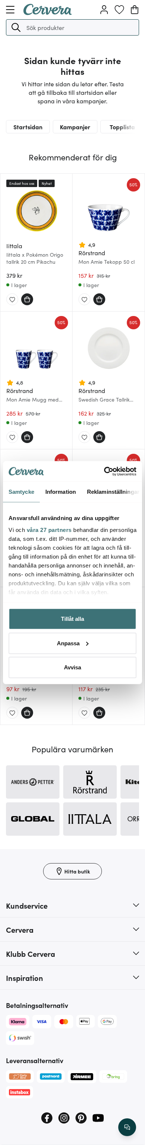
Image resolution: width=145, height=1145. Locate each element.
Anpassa (68, 643)
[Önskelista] (119, 9)
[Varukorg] (134, 9)
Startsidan (27, 127)
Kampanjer (75, 127)
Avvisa (72, 667)
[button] (16, 27)
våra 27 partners (49, 529)
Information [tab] (60, 492)
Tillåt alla (72, 619)
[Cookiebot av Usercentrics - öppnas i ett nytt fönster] (104, 471)
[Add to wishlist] (12, 299)
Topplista (122, 127)
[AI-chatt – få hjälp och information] (127, 1127)
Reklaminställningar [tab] (113, 492)
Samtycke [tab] (21, 492)
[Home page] (47, 13)
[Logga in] (104, 9)
